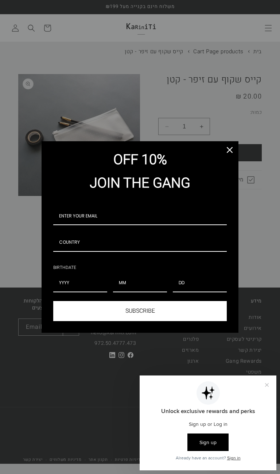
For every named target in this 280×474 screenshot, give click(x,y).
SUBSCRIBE (140, 311)
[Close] (229, 150)
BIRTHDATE (64, 267)
